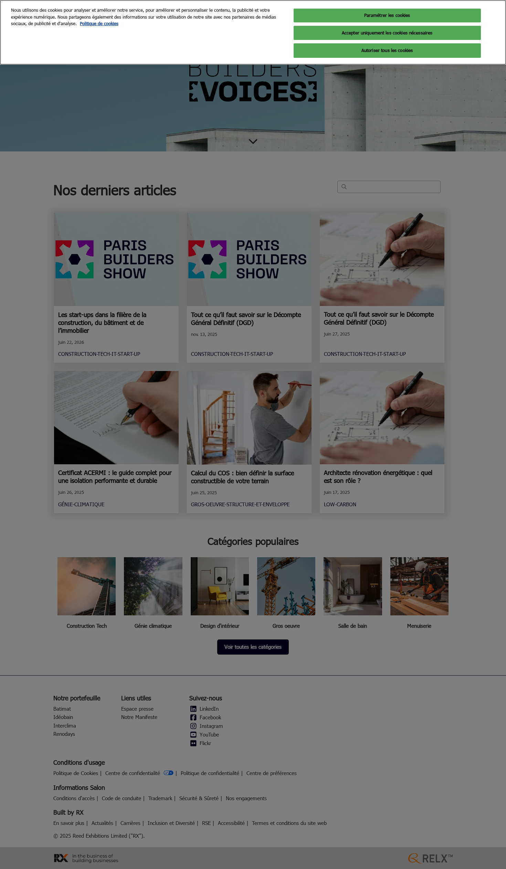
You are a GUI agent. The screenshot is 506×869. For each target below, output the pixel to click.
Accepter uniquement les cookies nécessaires (387, 32)
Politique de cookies (99, 23)
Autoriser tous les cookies (387, 50)
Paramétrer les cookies (387, 15)
